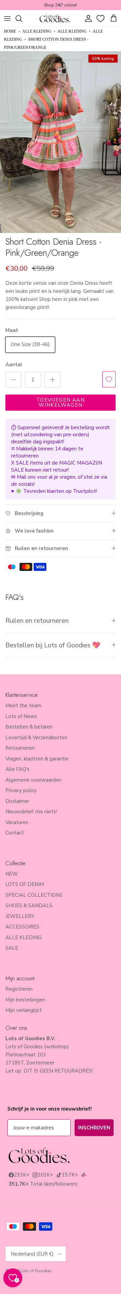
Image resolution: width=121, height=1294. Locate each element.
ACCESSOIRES (22, 926)
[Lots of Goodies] (55, 18)
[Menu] (7, 18)
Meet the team (23, 705)
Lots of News (21, 716)
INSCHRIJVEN (94, 1127)
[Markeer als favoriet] (109, 379)
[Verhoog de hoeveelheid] (52, 380)
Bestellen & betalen (28, 726)
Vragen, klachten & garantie (37, 758)
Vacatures (16, 822)
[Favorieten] (101, 18)
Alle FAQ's (17, 769)
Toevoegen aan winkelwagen (60, 402)
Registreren (19, 989)
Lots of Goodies (36, 1270)
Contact (14, 832)
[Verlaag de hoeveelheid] (13, 380)
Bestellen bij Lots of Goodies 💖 (52, 645)
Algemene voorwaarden (33, 780)
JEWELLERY (19, 916)
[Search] (22, 18)
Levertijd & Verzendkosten (36, 737)
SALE (11, 948)
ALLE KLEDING (36, 31)
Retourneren (20, 748)
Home (10, 31)
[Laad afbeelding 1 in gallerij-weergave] (60, 142)
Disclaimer (17, 801)
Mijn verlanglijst (23, 1010)
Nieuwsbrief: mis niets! (31, 811)
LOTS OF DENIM (24, 884)
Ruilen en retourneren (37, 620)
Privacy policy (21, 790)
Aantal (13, 364)
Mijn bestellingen (25, 999)
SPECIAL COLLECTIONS (34, 895)
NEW (11, 874)
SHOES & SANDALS (28, 905)
